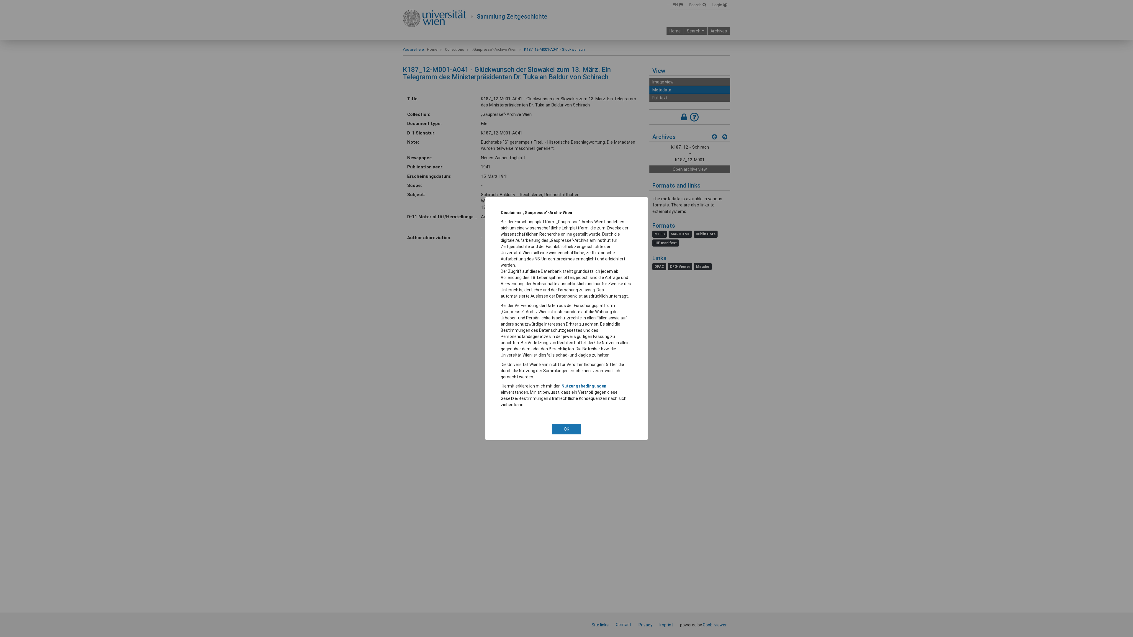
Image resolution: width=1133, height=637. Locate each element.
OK (566, 429)
